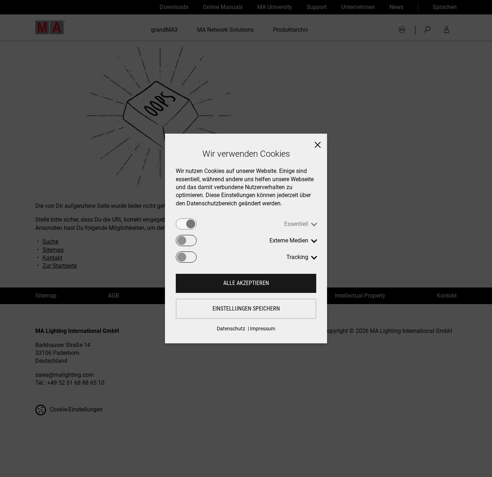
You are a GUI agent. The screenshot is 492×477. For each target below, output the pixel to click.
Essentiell (296, 223)
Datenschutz (231, 328)
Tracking (297, 257)
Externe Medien (288, 240)
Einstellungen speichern (246, 308)
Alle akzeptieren (246, 283)
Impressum (262, 328)
